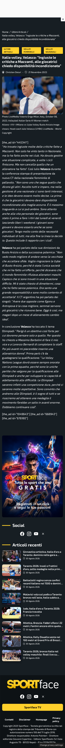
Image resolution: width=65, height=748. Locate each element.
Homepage (41, 719)
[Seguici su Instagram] (29, 534)
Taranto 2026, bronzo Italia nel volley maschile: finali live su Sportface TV (40, 654)
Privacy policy (56, 720)
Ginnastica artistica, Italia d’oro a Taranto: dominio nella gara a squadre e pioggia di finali (42, 555)
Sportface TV (32, 707)
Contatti (9, 719)
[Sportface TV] (32, 476)
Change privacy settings (51, 745)
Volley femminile (29, 50)
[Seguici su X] (43, 534)
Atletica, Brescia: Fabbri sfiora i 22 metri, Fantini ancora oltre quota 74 (42, 626)
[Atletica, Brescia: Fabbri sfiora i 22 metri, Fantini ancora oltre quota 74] (11, 627)
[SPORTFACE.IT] (33, 684)
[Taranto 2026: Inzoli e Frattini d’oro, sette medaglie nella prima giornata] (11, 570)
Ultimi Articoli (8, 50)
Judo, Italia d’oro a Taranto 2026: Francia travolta (41, 610)
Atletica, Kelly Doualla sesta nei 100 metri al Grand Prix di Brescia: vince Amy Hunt (42, 640)
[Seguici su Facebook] (22, 534)
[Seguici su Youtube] (36, 534)
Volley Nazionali (51, 50)
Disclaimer (24, 719)
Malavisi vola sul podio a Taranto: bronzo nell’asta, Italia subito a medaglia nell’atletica (42, 597)
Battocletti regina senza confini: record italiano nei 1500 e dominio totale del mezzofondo (42, 583)
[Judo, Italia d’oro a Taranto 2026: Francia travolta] (11, 612)
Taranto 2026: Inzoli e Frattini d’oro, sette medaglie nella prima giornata (42, 569)
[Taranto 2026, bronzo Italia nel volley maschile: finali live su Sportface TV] (11, 655)
